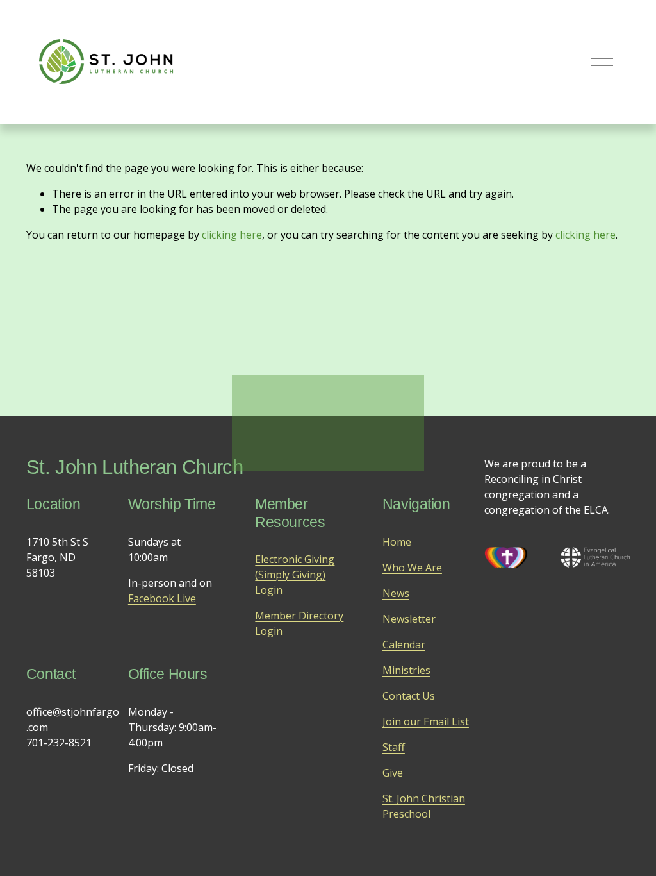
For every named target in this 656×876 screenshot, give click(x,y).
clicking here (232, 235)
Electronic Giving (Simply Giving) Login (294, 574)
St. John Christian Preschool (423, 806)
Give (392, 773)
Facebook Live (162, 598)
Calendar (403, 644)
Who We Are (412, 567)
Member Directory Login (299, 623)
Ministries (406, 670)
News (395, 593)
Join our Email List (425, 721)
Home (396, 542)
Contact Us (408, 696)
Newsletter (409, 619)
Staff (393, 747)
